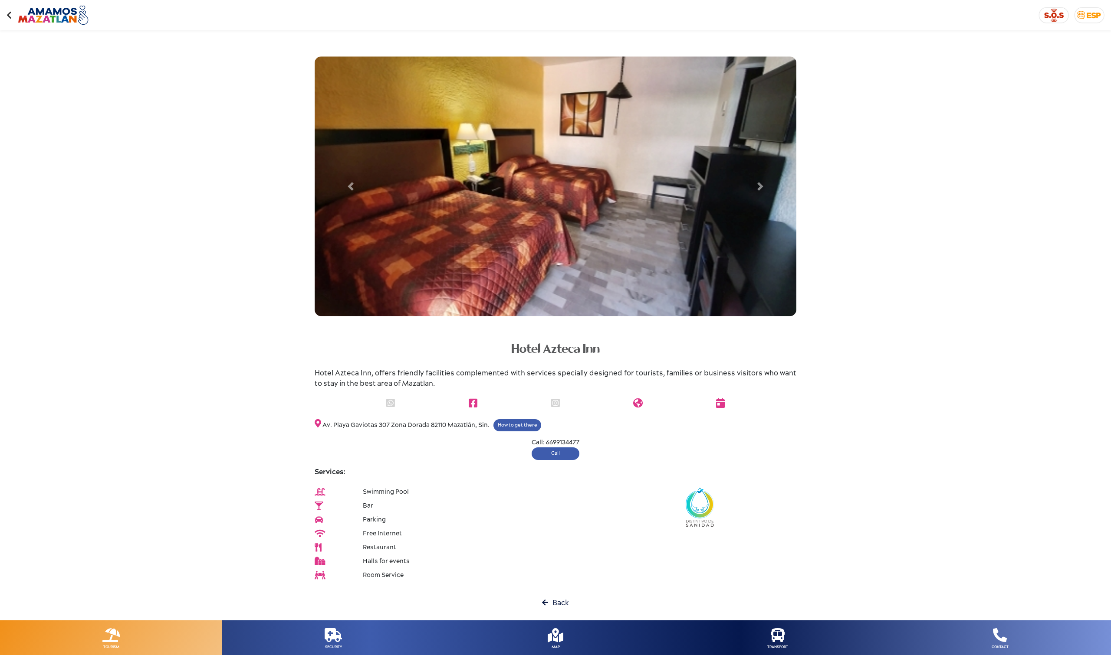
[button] (351, 186)
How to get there (517, 425)
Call (555, 453)
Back (558, 603)
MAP (556, 647)
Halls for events (386, 561)
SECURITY (333, 647)
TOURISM (111, 647)
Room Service (383, 575)
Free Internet (382, 533)
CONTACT (1000, 647)
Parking (374, 519)
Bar (368, 506)
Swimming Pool (386, 492)
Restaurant (379, 547)
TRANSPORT (777, 647)
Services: (330, 472)
